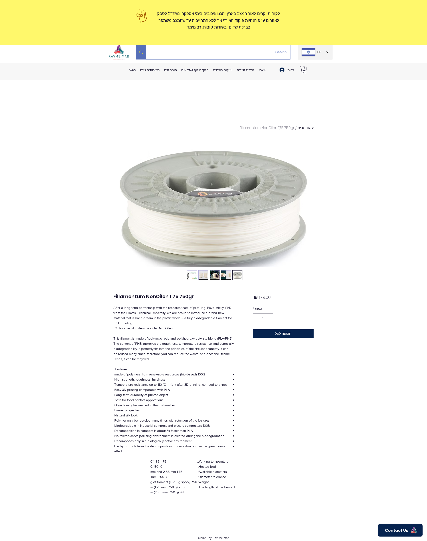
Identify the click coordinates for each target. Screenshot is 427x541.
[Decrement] (270, 318)
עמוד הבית (306, 127)
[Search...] (141, 52)
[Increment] (257, 318)
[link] (304, 69)
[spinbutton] (263, 318)
